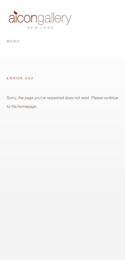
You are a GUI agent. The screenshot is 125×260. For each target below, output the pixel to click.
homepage (27, 106)
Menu (13, 41)
